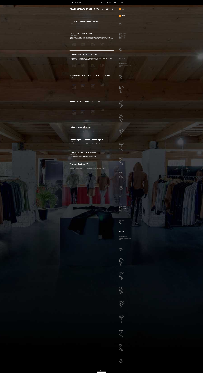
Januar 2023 (121, 80)
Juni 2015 (120, 133)
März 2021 (120, 94)
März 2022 (120, 85)
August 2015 (121, 131)
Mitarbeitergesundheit (122, 42)
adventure (120, 24)
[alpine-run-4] (102, 84)
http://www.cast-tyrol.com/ (95, 59)
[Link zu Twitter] (128, 2)
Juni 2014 (120, 146)
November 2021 (121, 88)
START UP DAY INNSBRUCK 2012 (83, 54)
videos (120, 49)
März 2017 (120, 115)
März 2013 (120, 162)
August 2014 (121, 144)
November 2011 (121, 179)
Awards (120, 32)
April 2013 (120, 161)
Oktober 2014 (121, 142)
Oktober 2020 (121, 100)
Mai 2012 (120, 173)
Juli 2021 (120, 91)
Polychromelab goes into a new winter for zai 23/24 (125, 61)
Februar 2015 (121, 137)
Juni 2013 (120, 159)
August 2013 (121, 157)
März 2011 (120, 187)
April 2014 (120, 148)
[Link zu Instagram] (129, 2)
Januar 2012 (121, 177)
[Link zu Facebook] (126, 2)
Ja (119, 39)
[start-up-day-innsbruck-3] (92, 44)
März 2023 (120, 78)
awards (120, 31)
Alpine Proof (75, 35)
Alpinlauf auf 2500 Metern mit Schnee (85, 101)
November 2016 (121, 117)
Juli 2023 (120, 77)
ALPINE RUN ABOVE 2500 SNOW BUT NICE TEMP (90, 76)
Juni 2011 (120, 185)
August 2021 (121, 90)
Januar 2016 (121, 299)
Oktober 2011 (121, 180)
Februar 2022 (121, 86)
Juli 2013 (120, 158)
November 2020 (121, 99)
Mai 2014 (120, 147)
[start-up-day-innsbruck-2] (83, 44)
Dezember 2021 (121, 87)
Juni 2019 (120, 106)
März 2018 (120, 285)
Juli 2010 (120, 189)
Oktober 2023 (121, 76)
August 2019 (121, 105)
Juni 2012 (120, 172)
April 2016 (120, 122)
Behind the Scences (122, 33)
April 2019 (120, 108)
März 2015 (120, 136)
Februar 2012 (121, 176)
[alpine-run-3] (92, 86)
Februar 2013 (121, 163)
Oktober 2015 (121, 129)
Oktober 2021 (121, 89)
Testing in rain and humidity (80, 127)
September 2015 (121, 130)
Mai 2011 (120, 186)
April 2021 (120, 93)
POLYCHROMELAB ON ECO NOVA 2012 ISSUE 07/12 (91, 9)
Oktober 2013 (121, 328)
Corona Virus (121, 34)
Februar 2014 (121, 150)
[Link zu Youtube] (131, 2)
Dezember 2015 (121, 127)
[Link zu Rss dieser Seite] (132, 2)
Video (120, 48)
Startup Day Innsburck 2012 (81, 33)
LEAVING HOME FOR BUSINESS (83, 152)
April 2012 (120, 174)
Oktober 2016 (121, 118)
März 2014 (120, 149)
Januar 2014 (121, 151)
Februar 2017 (121, 116)
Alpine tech (121, 27)
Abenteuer (120, 23)
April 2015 (120, 135)
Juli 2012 (120, 171)
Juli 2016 (120, 120)
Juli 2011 (120, 357)
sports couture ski (122, 46)
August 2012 (121, 170)
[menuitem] (101, 2)
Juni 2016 (120, 121)
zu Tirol (120, 51)
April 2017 (120, 114)
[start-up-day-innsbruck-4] (102, 44)
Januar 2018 (121, 113)
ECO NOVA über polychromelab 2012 (84, 22)
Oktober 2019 (121, 104)
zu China (120, 50)
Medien (75, 23)
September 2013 (121, 156)
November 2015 (121, 128)
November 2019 (121, 103)
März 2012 (120, 175)
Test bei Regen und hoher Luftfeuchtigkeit (86, 140)
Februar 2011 (121, 188)
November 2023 (121, 75)
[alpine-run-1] (74, 86)
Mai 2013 (120, 160)
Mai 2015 (120, 134)
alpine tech (121, 28)
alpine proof (75, 56)
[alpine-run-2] (83, 86)
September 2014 (121, 143)
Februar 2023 (121, 79)
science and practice (122, 218)
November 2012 (121, 166)
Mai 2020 (120, 101)
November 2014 (121, 314)
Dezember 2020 (121, 271)
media (120, 40)
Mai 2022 (120, 84)
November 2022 (121, 256)
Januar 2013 (121, 164)
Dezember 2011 (121, 178)
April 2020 (120, 102)
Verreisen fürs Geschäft (79, 164)
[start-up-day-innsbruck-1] (74, 44)
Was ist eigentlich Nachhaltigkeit (123, 63)
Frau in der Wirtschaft (122, 35)
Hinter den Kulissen (122, 37)
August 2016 (121, 119)
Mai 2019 (120, 107)
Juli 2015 (120, 132)
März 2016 (120, 123)
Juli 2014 (120, 145)
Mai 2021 (120, 92)
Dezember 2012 (121, 165)
